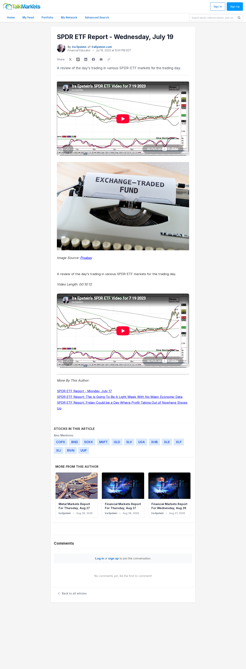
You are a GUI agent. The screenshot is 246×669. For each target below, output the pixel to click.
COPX (60, 442)
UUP (84, 450)
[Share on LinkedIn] (86, 59)
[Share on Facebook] (93, 59)
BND (74, 442)
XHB (154, 442)
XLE (167, 442)
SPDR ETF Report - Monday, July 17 (84, 391)
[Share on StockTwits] (78, 59)
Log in (99, 558)
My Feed (28, 17)
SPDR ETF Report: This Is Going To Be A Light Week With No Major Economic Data (119, 397)
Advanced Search (97, 17)
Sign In (218, 6)
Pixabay (86, 258)
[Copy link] (109, 59)
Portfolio (47, 17)
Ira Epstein (79, 46)
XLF (179, 442)
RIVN (70, 450)
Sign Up (235, 6)
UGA (141, 442)
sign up (113, 558)
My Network (69, 17)
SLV (129, 442)
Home (11, 17)
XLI (58, 450)
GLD (117, 442)
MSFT (103, 442)
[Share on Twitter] (70, 59)
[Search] (239, 17)
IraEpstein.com (102, 46)
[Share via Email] (101, 59)
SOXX (88, 442)
